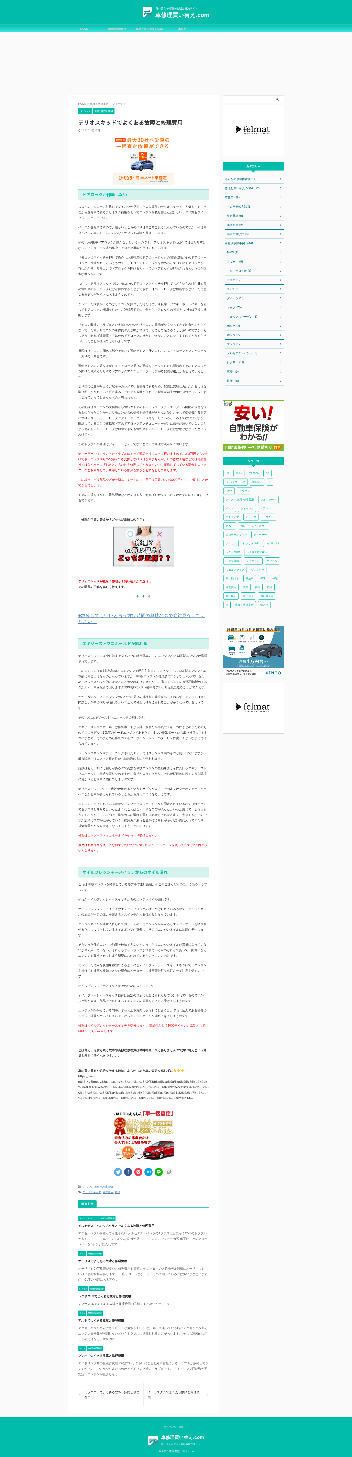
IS (270, 482)
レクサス (231, 543)
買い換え (231, 596)
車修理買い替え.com (182, 14)
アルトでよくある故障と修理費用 (101, 1320)
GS (267, 473)
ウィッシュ (247, 508)
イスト (230, 508)
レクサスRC (233, 552)
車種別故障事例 (117, 28)
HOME (84, 28)
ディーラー (260, 534)
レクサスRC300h (256, 552)
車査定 (182, 28)
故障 (117, 1192)
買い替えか (267, 596)
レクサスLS (272, 543)
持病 (257, 587)
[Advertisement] (176, 62)
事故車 (250, 578)
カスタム (268, 517)
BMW (239, 473)
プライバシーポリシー (176, 1427)
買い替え (248, 596)
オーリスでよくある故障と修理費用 (102, 1261)
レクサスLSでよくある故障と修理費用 (104, 1296)
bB (227, 473)
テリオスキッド (91, 1192)
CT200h (254, 473)
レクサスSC (253, 560)
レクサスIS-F (251, 543)
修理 (275, 578)
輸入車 (264, 604)
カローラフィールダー (253, 525)
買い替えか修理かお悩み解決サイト (180, 1444)
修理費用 (108, 1192)
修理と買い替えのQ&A (149, 28)
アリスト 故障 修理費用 (240, 499)
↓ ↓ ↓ (143, 596)
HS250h (257, 482)
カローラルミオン (236, 534)
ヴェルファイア (235, 569)
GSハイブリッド (235, 482)
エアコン (265, 508)
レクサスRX (233, 560)
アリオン (244, 490)
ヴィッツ (272, 560)
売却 (245, 587)
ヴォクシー (257, 569)
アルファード (268, 499)
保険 (263, 578)
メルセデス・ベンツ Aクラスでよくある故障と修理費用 (116, 1226)
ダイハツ (87, 1186)
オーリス (251, 517)
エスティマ (232, 517)
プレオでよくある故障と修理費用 (101, 1356)
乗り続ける (232, 578)
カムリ (230, 525)
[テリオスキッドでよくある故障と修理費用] (148, 1172)
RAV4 (229, 490)
